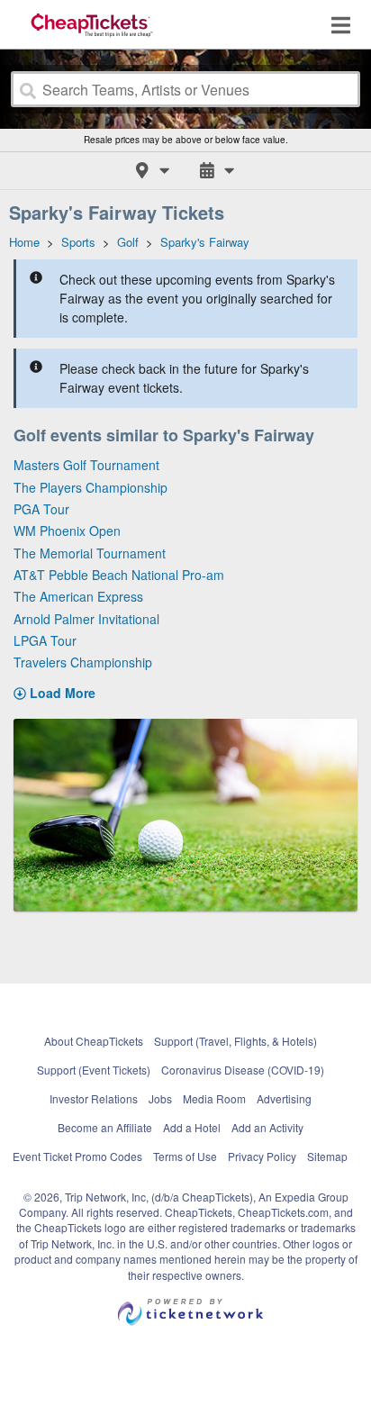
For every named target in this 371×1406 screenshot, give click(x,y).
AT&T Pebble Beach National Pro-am (119, 575)
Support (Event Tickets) (93, 1069)
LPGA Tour (45, 640)
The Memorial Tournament (90, 553)
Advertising (284, 1098)
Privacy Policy (262, 1156)
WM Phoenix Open (67, 531)
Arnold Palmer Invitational (86, 619)
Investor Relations (94, 1098)
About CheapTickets (93, 1040)
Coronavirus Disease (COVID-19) (242, 1069)
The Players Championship (90, 487)
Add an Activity (267, 1127)
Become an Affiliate (105, 1127)
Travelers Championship (83, 662)
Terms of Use (185, 1156)
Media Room (214, 1098)
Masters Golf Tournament (86, 465)
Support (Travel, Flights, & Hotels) (235, 1040)
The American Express (78, 596)
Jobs (160, 1098)
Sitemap (327, 1156)
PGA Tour (41, 509)
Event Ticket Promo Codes (77, 1156)
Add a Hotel (192, 1127)
